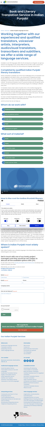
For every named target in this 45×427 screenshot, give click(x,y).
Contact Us (26, 347)
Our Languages (28, 352)
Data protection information (31, 348)
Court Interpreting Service (7, 397)
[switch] (17, 221)
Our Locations (27, 353)
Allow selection (22, 225)
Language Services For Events (31, 397)
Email (4, 280)
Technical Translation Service (31, 386)
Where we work (27, 387)
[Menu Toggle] (1, 2)
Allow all (36, 225)
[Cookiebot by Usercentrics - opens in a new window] (38, 201)
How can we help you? (9, 291)
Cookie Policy (21, 425)
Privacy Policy (40, 425)
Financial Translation (29, 378)
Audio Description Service (7, 368)
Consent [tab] (8, 204)
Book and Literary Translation (31, 371)
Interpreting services (6, 348)
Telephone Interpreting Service (9, 404)
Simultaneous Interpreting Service (9, 402)
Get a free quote (22, 330)
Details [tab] (22, 204)
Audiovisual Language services (9, 345)
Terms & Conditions (31, 425)
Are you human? (5, 306)
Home (2, 30)
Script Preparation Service (7, 376)
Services (7, 30)
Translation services (6, 347)
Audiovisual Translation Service (9, 373)
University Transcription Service (9, 379)
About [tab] (37, 204)
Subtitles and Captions (7, 378)
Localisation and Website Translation (33, 381)
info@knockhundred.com (8, 268)
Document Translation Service (31, 376)
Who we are (27, 345)
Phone (24, 280)
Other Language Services (7, 350)
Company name (5, 285)
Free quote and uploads (30, 350)
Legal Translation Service (30, 379)
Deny (8, 225)
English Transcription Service (8, 374)
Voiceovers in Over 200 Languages (10, 381)
